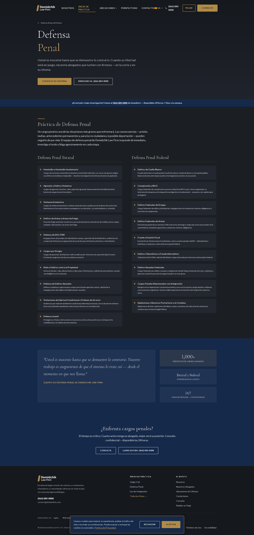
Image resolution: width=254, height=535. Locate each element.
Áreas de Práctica (84, 8)
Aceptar (171, 524)
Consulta (207, 8)
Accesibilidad (210, 527)
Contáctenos (182, 496)
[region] (127, 524)
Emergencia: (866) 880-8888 (93, 81)
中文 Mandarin (68, 518)
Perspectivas (129, 8)
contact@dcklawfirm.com (49, 502)
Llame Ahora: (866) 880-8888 (138, 450)
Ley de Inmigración (138, 491)
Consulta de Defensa (54, 81)
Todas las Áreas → (138, 496)
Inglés (56, 518)
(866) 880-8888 (173, 8)
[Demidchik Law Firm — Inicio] (46, 8)
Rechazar (150, 524)
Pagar (189, 8)
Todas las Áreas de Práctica (51, 23)
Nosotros (68, 8)
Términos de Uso (193, 527)
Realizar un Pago (183, 505)
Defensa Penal (136, 486)
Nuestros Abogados (185, 486)
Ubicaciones (107, 8)
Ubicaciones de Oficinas (187, 491)
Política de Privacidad (105, 527)
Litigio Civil (135, 482)
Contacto (148, 8)
